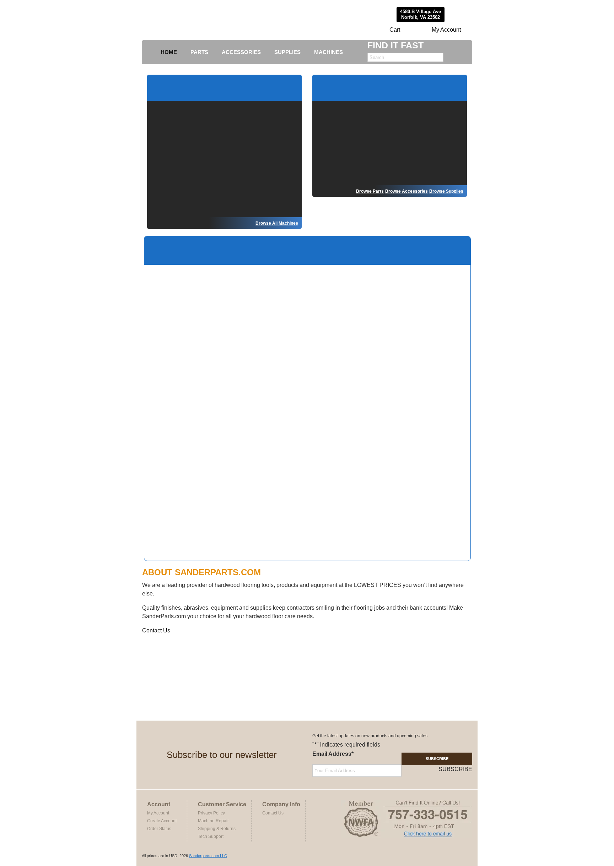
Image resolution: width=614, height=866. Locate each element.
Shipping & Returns (217, 829)
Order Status (159, 829)
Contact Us (156, 630)
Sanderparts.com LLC (208, 856)
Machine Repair (213, 821)
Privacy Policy (211, 813)
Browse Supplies (446, 191)
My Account (446, 30)
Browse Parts (370, 191)
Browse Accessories (406, 191)
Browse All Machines (276, 223)
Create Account (162, 821)
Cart (394, 30)
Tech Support (210, 836)
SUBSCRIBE (437, 759)
